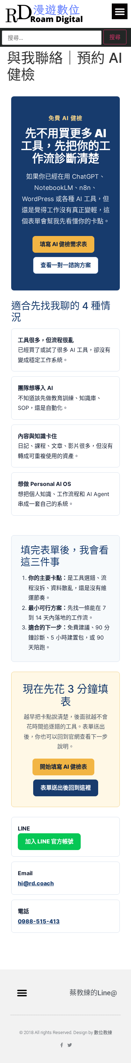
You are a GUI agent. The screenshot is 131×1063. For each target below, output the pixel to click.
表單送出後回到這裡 (66, 787)
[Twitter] (69, 1045)
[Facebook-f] (61, 1045)
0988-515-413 (39, 921)
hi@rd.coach (36, 883)
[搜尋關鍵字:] (52, 37)
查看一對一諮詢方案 (66, 264)
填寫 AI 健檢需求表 (63, 244)
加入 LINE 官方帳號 (49, 841)
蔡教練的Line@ (93, 993)
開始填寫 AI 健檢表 (63, 766)
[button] (120, 11)
